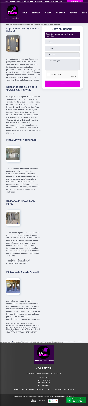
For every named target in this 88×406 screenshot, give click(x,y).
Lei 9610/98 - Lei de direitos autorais (54, 342)
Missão (48, 13)
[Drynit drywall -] (13, 21)
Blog (84, 13)
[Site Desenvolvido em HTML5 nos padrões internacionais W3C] (42, 401)
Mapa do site (57, 389)
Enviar (62, 84)
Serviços (60, 13)
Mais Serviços (69, 389)
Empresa (36, 13)
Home (24, 13)
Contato (73, 13)
